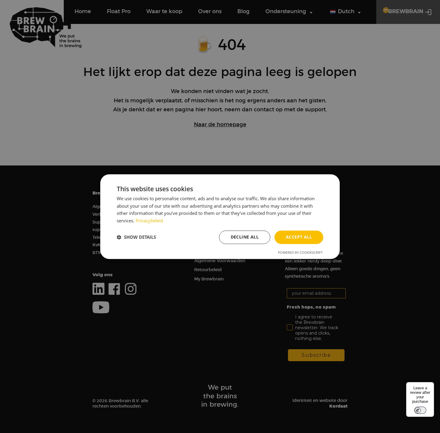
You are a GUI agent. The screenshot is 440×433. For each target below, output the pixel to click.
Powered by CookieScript (300, 252)
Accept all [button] (299, 237)
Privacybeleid (149, 221)
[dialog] (220, 216)
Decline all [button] (245, 237)
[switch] (420, 410)
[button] (136, 237)
